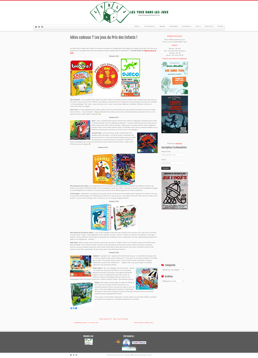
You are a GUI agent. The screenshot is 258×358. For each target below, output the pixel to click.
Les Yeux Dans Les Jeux (117, 355)
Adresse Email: (166, 151)
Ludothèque (173, 26)
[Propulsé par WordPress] (132, 354)
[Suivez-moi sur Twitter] (39, 27)
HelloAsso (179, 143)
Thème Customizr (147, 355)
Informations (149, 26)
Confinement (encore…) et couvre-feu (85, 323)
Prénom (163, 160)
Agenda (162, 26)
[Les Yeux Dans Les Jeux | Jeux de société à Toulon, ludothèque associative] (129, 12)
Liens (198, 26)
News (137, 26)
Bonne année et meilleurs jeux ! (145, 323)
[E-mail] (36, 27)
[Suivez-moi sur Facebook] (42, 27)
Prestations (186, 26)
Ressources (209, 26)
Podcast (220, 26)
